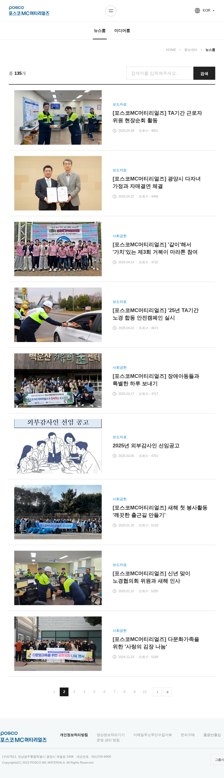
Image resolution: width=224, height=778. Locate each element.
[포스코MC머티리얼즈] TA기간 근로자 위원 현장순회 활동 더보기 (112, 117)
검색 (204, 73)
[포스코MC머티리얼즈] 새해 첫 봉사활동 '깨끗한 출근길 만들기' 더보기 (112, 512)
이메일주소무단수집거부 (152, 735)
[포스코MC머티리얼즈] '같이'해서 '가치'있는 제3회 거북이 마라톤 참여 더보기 (112, 249)
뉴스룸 (100, 30)
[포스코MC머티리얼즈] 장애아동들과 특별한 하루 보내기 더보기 (112, 380)
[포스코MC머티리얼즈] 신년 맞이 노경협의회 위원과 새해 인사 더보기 (112, 578)
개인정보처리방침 (74, 735)
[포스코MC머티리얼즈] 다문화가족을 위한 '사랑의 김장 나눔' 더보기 (112, 643)
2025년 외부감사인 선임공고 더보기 (112, 446)
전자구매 (188, 735)
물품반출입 (212, 735)
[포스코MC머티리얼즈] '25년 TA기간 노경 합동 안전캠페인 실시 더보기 (112, 314)
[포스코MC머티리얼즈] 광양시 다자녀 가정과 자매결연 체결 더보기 (112, 183)
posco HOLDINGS (29, 10)
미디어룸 (122, 30)
